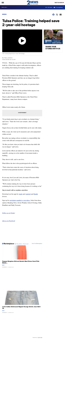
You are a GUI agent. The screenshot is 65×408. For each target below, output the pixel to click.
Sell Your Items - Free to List (21, 243)
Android (28, 194)
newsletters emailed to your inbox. (20, 200)
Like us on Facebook (8, 221)
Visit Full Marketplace (37, 243)
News (4, 14)
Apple (20, 194)
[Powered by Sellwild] (40, 337)
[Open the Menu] (2, 2)
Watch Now (59, 2)
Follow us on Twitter (8, 213)
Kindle (36, 194)
